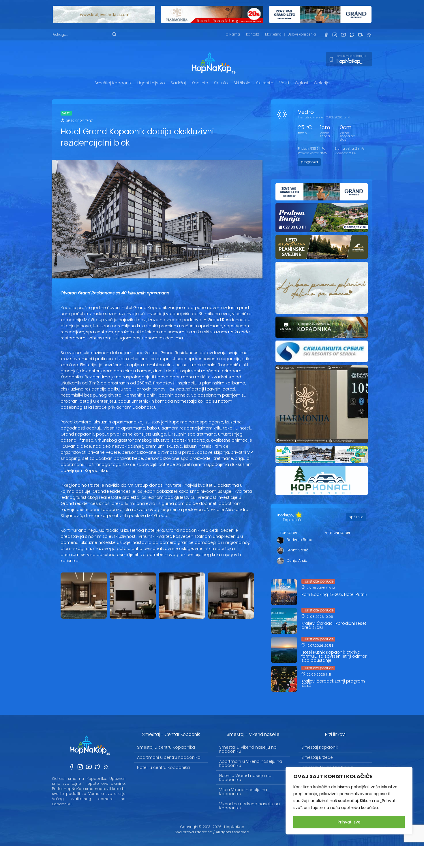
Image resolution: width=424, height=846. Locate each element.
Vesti (284, 83)
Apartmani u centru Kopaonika (168, 757)
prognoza (309, 161)
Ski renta (264, 83)
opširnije (356, 516)
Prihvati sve (349, 822)
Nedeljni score (337, 533)
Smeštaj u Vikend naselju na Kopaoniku (248, 749)
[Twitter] (352, 34)
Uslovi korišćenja (302, 34)
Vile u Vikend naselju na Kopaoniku (243, 792)
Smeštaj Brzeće (317, 757)
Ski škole (242, 83)
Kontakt (252, 34)
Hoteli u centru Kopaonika (163, 767)
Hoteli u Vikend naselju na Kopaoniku (245, 777)
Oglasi (301, 83)
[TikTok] (360, 34)
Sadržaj (178, 83)
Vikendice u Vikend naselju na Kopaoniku (249, 806)
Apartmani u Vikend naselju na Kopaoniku (250, 763)
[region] (349, 800)
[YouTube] (343, 34)
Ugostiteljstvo (151, 83)
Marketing (273, 34)
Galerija (322, 83)
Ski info (221, 83)
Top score (289, 533)
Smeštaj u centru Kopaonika (166, 747)
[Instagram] (334, 34)
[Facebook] (326, 34)
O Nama (233, 34)
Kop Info (200, 83)
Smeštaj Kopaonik (113, 83)
